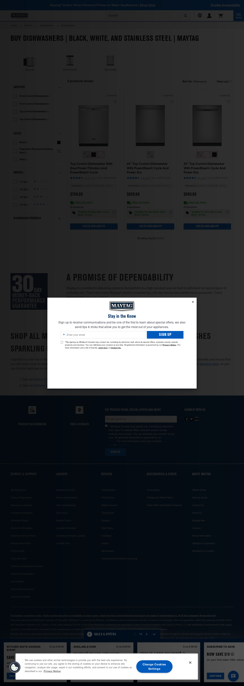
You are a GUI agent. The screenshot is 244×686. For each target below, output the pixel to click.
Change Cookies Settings (154, 666)
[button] (15, 667)
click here (103, 348)
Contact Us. (116, 348)
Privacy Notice (169, 345)
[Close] (190, 662)
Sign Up (165, 334)
